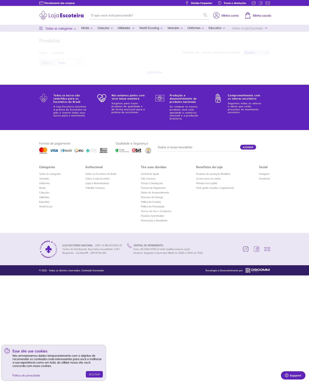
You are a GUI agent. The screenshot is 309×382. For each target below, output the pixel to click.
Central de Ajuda (150, 173)
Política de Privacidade (153, 206)
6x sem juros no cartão (208, 178)
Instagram (264, 173)
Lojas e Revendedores (97, 183)
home (43, 52)
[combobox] (256, 52)
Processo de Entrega (152, 197)
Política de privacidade (26, 375)
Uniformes (44, 183)
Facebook (264, 178)
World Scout (45, 206)
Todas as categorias (50, 173)
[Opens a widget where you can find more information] (293, 375)
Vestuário (44, 178)
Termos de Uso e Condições (156, 211)
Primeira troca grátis (206, 183)
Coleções (44, 192)
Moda (42, 187)
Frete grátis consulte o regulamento (215, 187)
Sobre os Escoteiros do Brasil (100, 173)
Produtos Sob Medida (152, 215)
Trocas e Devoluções (152, 183)
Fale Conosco (148, 178)
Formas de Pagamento (153, 187)
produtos (58, 52)
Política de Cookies (151, 201)
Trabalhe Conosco (95, 187)
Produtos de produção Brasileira (213, 173)
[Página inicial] (61, 15)
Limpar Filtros (154, 71)
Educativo (44, 201)
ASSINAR (248, 147)
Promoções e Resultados (154, 220)
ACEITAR (94, 374)
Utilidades (44, 197)
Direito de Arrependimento (155, 192)
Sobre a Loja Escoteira (97, 178)
